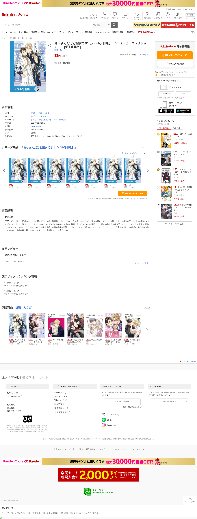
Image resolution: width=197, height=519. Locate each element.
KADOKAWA (36, 126)
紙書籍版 (176, 128)
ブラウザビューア (62, 412)
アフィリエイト (118, 449)
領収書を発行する (169, 402)
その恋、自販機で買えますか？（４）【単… (183, 189)
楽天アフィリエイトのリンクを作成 (173, 72)
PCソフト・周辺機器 (84, 32)
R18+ (193, 32)
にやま (46, 113)
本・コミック (15, 32)
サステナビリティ (93, 513)
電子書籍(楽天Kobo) (145, 32)
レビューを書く (144, 55)
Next (147, 330)
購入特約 (11, 408)
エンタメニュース (103, 32)
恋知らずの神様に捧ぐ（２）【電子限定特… (183, 207)
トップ (4, 32)
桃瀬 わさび (60, 50)
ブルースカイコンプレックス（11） (183, 153)
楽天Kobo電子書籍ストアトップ (91, 449)
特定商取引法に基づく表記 (71, 513)
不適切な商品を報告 (167, 75)
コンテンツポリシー (16, 411)
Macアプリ (59, 404)
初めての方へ (13, 392)
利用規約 (11, 404)
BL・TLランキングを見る (175, 224)
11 (110, 185)
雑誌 (26, 32)
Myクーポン (126, 18)
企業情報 (36, 513)
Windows (166, 94)
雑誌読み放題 (117, 32)
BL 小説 (29, 38)
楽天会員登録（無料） (88, 18)
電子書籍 (12, 38)
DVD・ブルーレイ (48, 32)
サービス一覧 (190, 18)
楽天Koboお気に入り (137, 18)
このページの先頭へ (189, 362)
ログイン (92, 15)
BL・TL (21, 38)
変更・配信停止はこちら (132, 407)
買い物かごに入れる (176, 55)
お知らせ (115, 18)
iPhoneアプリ (60, 392)
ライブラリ (158, 18)
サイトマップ (138, 449)
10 (91, 185)
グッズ (70, 32)
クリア (147, 153)
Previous (4, 330)
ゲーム (61, 32)
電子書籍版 (164, 128)
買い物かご (105, 18)
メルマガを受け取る (122, 402)
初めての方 (178, 18)
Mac (183, 94)
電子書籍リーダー (62, 408)
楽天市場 (190, 15)
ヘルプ (167, 18)
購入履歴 (147, 18)
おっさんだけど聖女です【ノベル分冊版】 (49, 119)
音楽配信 (130, 32)
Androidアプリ (60, 396)
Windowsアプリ (61, 400)
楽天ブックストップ (61, 449)
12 (130, 185)
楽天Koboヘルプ (14, 396)
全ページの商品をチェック (134, 153)
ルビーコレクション (39, 116)
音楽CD (34, 32)
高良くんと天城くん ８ (183, 135)
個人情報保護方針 (50, 513)
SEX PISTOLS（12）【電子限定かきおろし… (182, 171)
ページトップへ (190, 502)
